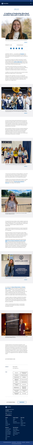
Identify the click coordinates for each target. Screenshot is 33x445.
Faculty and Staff (24, 379)
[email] (19, 48)
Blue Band (22, 53)
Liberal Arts (16, 9)
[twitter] (13, 48)
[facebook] (11, 48)
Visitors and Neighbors (17, 379)
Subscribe (21, 402)
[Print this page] (22, 48)
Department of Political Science (16, 387)
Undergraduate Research (16, 393)
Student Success (24, 375)
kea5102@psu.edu (15, 368)
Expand (25, 42)
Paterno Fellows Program (16, 287)
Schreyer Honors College (16, 384)
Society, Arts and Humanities (24, 373)
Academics (16, 375)
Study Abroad (16, 377)
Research (16, 372)
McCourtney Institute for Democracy (24, 387)
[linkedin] (16, 48)
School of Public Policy (24, 390)
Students (24, 377)
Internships (24, 393)
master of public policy (18, 61)
